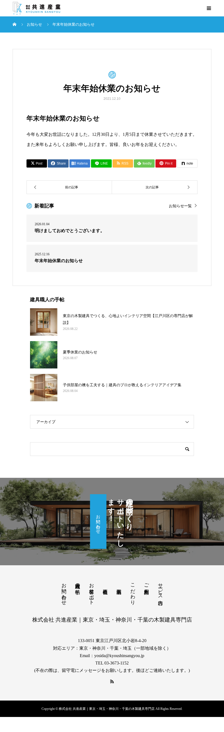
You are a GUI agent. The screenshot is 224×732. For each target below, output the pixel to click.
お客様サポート (91, 591)
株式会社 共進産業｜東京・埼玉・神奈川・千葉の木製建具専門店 (112, 620)
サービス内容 (160, 588)
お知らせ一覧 (180, 206)
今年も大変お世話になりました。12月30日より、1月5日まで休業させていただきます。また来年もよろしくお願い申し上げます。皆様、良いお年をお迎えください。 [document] (111, 139)
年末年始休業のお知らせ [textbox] (63, 118)
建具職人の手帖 (77, 583)
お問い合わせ (98, 521)
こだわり (132, 591)
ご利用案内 (146, 583)
